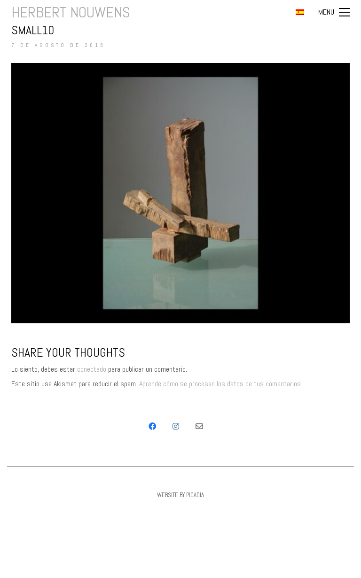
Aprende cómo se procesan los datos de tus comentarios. (220, 384)
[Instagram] (175, 426)
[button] (334, 12)
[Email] (199, 426)
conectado (91, 369)
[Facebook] (152, 426)
